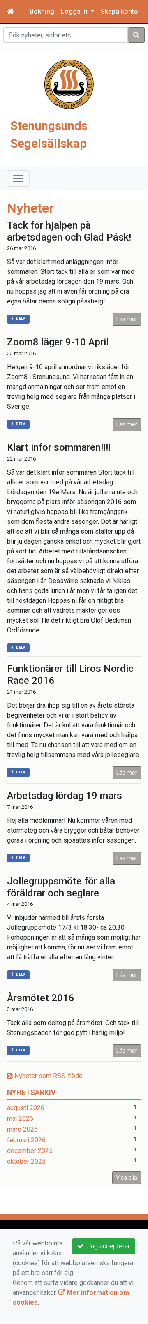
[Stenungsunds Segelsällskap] (69, 84)
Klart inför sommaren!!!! (59, 447)
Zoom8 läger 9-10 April (58, 342)
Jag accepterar (107, 1246)
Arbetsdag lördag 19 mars (64, 795)
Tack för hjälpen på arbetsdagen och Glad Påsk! (69, 231)
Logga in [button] (75, 11)
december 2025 (30, 1151)
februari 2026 (26, 1140)
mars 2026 (22, 1129)
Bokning (42, 11)
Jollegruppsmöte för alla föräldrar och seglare (61, 887)
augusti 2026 (25, 1108)
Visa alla (126, 1177)
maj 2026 (20, 1119)
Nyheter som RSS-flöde (48, 1076)
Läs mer (126, 319)
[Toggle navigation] (18, 178)
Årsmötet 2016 (40, 998)
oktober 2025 (26, 1161)
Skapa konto (119, 11)
